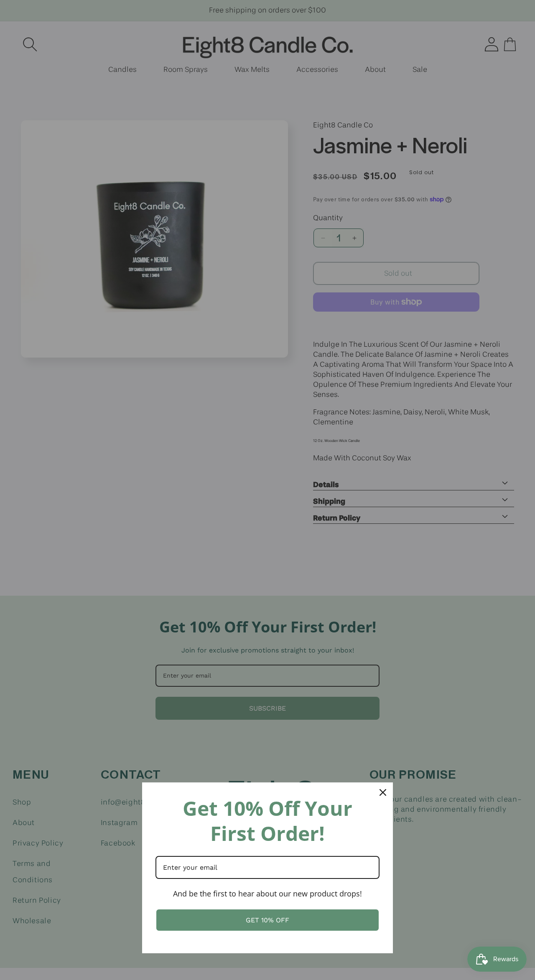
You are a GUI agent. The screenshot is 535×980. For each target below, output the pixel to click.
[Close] (383, 792)
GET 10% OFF (267, 920)
